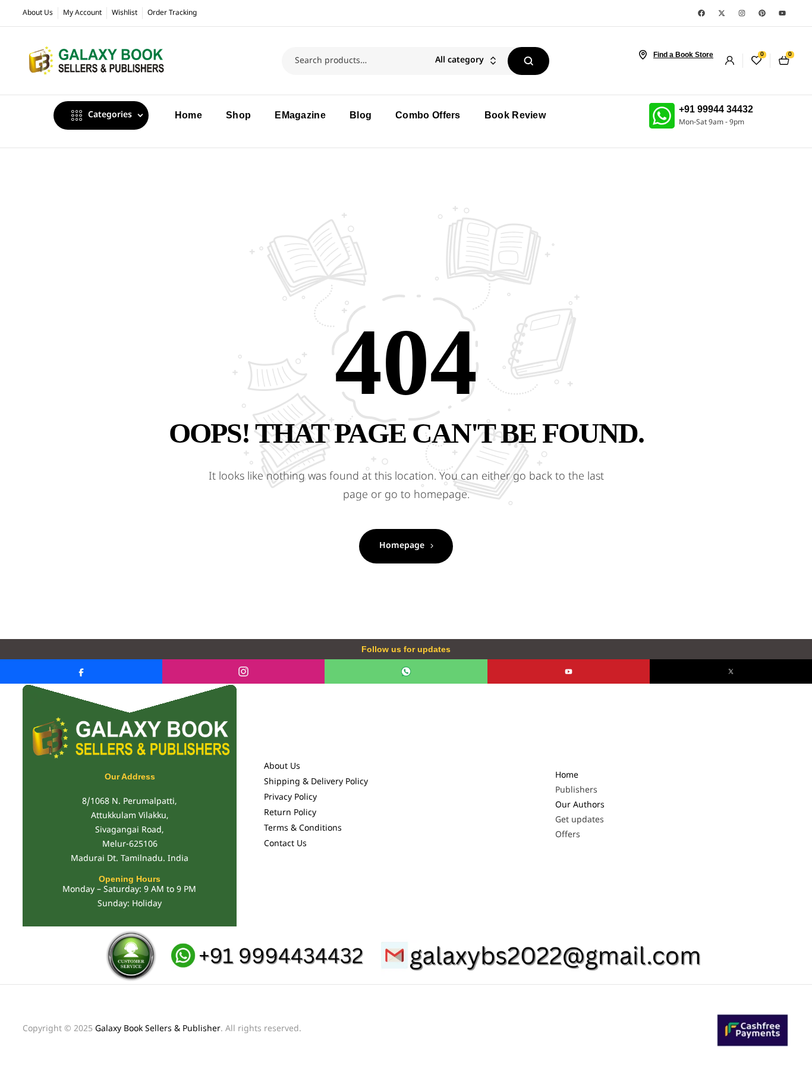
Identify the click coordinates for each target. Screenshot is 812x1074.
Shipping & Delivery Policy (316, 782)
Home (566, 776)
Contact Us (285, 844)
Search (528, 61)
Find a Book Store (683, 55)
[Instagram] (742, 13)
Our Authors (580, 805)
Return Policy (290, 813)
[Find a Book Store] (642, 55)
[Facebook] (701, 13)
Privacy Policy (290, 798)
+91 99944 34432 (716, 109)
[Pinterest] (762, 13)
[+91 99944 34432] (661, 115)
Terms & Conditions (303, 828)
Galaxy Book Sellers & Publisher (158, 1029)
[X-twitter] (722, 13)
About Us (282, 767)
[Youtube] (782, 13)
